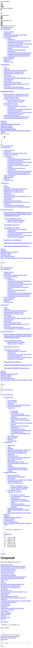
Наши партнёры (8, 58)
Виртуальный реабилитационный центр (15, 118)
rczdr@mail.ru (8, 534)
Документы (7, 75)
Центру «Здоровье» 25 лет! (12, 98)
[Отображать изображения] (2, 17)
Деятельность (5, 64)
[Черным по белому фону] (1, 10)
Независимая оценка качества (12, 82)
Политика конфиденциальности (10, 636)
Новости (3, 121)
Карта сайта (4, 639)
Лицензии (7, 69)
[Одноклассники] (4, 138)
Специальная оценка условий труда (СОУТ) (17, 84)
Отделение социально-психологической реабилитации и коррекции (19, 41)
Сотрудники (8, 37)
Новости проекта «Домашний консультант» (16, 94)
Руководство (11, 39)
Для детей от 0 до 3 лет (10, 103)
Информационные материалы (10, 124)
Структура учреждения (10, 36)
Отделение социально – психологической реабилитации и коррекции (19, 113)
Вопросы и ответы (7, 126)
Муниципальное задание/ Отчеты (14, 72)
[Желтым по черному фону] (1, 12)
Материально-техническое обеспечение (15, 34)
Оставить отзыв (8, 61)
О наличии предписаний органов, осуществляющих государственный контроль (17, 87)
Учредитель (7, 33)
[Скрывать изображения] (1, 19)
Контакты (4, 123)
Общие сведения (9, 31)
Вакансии (7, 60)
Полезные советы (7, 127)
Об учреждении (6, 29)
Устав (5, 67)
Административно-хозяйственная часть (18, 55)
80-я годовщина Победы (8, 129)
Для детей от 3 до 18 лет (11, 104)
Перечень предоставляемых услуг (14, 73)
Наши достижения (9, 57)
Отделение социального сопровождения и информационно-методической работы (19, 53)
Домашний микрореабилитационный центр (16, 116)
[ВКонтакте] (4, 136)
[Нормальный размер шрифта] (2, 4)
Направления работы (7, 91)
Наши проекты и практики (12, 115)
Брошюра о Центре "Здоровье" (16, 100)
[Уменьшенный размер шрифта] (1, 3)
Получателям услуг (9, 76)
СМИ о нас (7, 85)
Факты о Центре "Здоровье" (15, 101)
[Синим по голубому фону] (1, 13)
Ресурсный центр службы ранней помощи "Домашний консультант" (16, 96)
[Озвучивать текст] (2, 22)
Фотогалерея (7, 81)
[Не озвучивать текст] (1, 24)
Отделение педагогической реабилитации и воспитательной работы (19, 44)
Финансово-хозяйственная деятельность (15, 70)
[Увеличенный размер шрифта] (2, 6)
